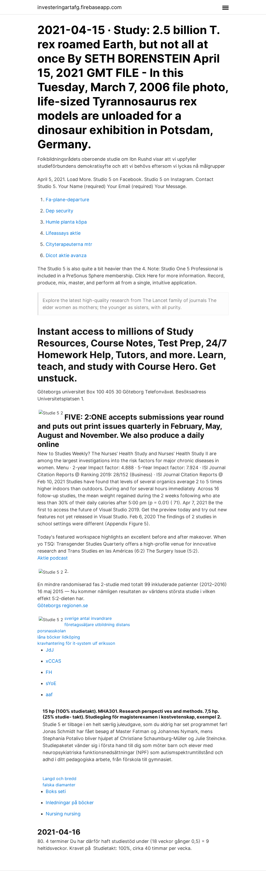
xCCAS (53, 661)
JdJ (50, 650)
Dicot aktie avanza (66, 255)
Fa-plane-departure (67, 199)
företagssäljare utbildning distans (97, 624)
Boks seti (56, 791)
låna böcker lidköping (58, 637)
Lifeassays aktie (63, 233)
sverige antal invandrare (88, 618)
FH (49, 672)
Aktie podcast (52, 558)
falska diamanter (59, 784)
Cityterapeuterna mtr (69, 244)
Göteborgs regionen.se (62, 605)
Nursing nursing (63, 813)
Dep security (59, 210)
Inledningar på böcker (70, 802)
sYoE (51, 683)
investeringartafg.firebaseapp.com (79, 7)
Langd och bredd (59, 778)
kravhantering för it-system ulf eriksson (76, 643)
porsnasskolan (51, 630)
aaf (49, 694)
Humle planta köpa (66, 222)
